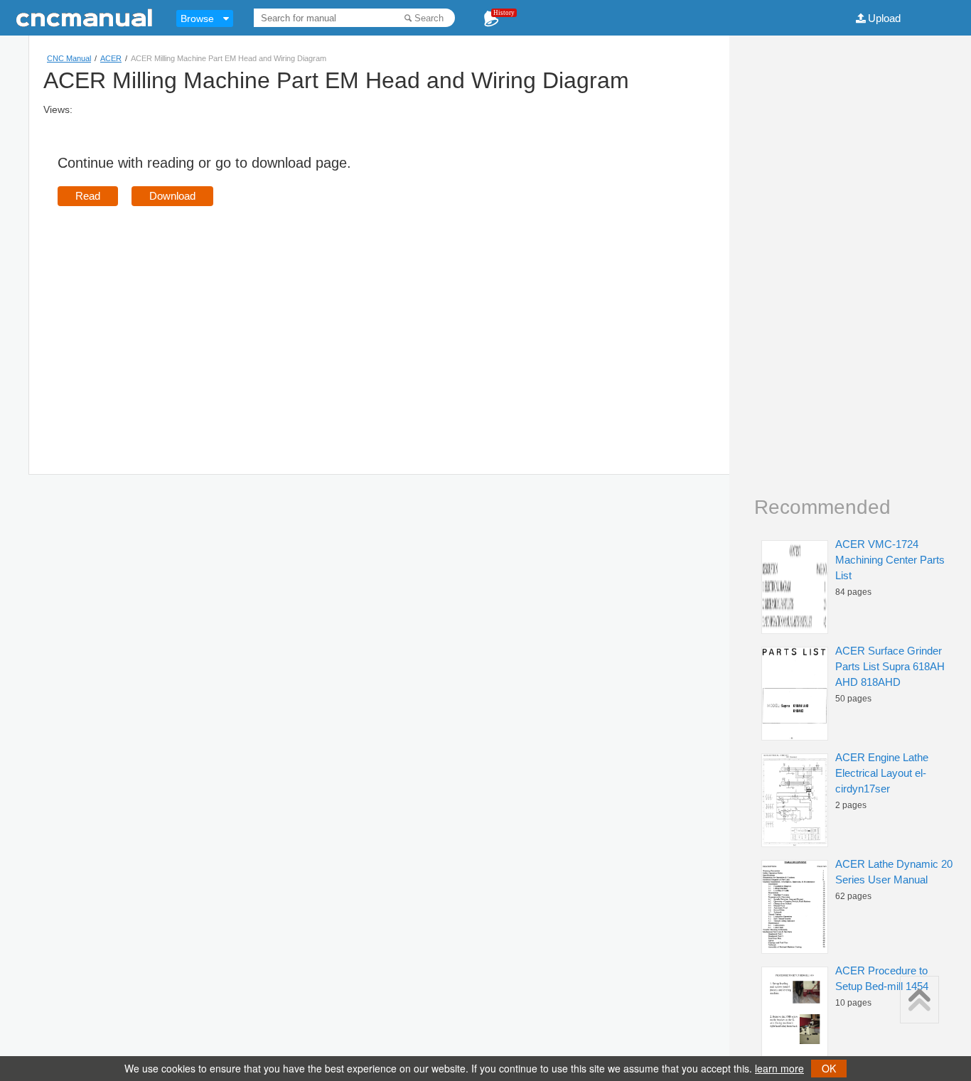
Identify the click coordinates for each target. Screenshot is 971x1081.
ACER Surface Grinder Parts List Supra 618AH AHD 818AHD (890, 666)
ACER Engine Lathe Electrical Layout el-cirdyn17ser (881, 773)
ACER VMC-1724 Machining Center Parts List (890, 559)
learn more (779, 1068)
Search (429, 18)
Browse (197, 18)
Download (172, 196)
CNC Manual (69, 58)
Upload (884, 18)
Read (87, 196)
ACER (111, 58)
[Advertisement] (177, 319)
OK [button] (829, 1068)
